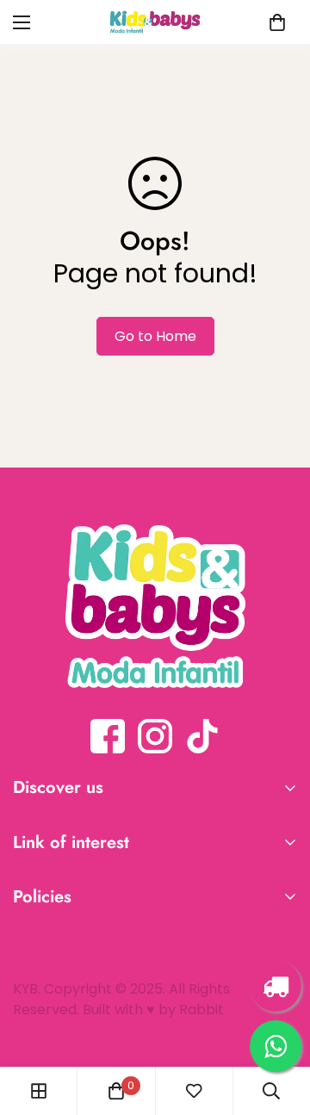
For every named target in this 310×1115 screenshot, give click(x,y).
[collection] (38, 1091)
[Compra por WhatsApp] (275, 1046)
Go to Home (155, 336)
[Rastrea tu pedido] (275, 986)
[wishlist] (193, 1091)
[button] (277, 22)
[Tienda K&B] (155, 22)
